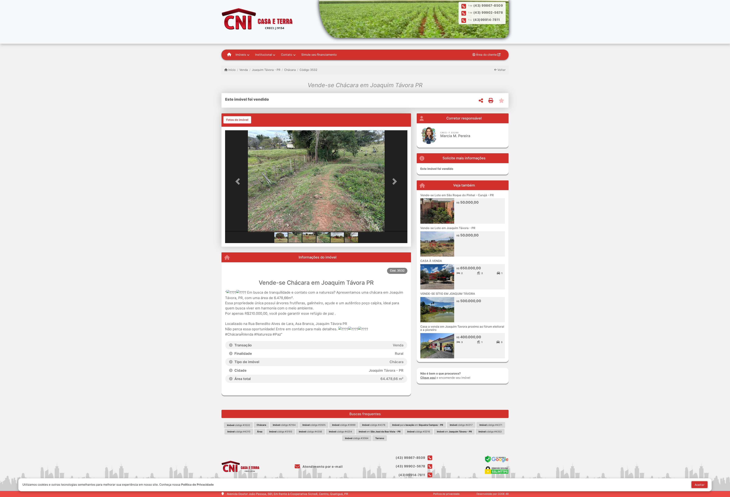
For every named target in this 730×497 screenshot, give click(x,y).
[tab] (237, 119)
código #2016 (418, 431)
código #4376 (373, 425)
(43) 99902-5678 (488, 12)
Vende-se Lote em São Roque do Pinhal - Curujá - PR (457, 195)
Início (232, 70)
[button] (238, 181)
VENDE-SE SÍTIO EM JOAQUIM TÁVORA (447, 294)
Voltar (501, 70)
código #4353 (490, 431)
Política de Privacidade (197, 484)
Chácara (290, 70)
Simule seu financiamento (319, 54)
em (380, 431)
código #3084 (356, 438)
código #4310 (238, 431)
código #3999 (343, 425)
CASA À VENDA (431, 261)
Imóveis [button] (241, 54)
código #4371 (490, 425)
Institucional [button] (263, 54)
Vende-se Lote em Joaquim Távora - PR (447, 228)
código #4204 (340, 431)
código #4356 (310, 431)
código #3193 (280, 431)
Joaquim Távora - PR (266, 70)
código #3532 (238, 425)
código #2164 (284, 425)
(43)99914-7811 (486, 20)
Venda (243, 70)
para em (417, 425)
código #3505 (313, 425)
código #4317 (461, 425)
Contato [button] (286, 54)
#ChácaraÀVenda (239, 334)
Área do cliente (486, 54)
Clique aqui (428, 377)
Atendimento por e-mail (322, 467)
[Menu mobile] (229, 54)
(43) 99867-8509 (488, 5)
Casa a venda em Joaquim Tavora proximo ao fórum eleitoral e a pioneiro (462, 328)
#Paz (277, 334)
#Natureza (263, 334)
